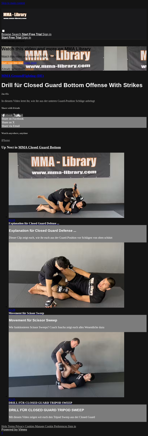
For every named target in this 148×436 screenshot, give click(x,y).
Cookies (30, 426)
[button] (3, 31)
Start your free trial (12, 62)
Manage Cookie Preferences (51, 426)
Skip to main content (13, 3)
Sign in (46, 34)
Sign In (26, 37)
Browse (6, 34)
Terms (12, 426)
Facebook (7, 115)
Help (4, 426)
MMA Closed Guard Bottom (39, 147)
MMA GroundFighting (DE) (22, 76)
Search (17, 34)
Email (19, 115)
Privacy (20, 426)
